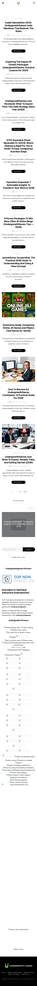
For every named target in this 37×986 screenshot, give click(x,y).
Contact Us (26, 974)
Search (28, 549)
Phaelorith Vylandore (20, 155)
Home (3, 972)
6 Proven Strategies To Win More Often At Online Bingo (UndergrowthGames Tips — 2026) (18, 222)
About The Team (13, 974)
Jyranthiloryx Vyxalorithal (19, 35)
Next (25, 491)
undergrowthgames (23, 615)
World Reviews (18, 453)
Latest (18, 321)
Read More (17, 51)
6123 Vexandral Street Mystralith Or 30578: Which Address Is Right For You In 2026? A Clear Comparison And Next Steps (18, 146)
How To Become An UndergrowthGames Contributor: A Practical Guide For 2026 (18, 393)
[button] (33, 508)
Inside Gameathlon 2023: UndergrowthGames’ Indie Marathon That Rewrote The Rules (18, 27)
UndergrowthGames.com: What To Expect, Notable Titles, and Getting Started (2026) (18, 459)
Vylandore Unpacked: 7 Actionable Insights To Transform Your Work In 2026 (18, 185)
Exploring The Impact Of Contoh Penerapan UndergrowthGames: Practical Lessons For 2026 (19, 66)
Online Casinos (18, 214)
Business (18, 178)
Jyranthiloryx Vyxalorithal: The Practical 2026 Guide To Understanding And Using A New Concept (18, 262)
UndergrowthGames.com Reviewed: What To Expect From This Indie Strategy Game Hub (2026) (18, 105)
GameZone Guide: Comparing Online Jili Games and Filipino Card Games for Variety (18, 328)
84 (20, 491)
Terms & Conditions (14, 972)
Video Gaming (18, 18)
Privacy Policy (29, 972)
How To (18, 136)
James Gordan (20, 192)
